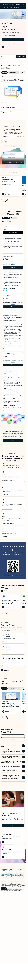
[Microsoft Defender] (21, 346)
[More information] (8, 318)
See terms (13, 264)
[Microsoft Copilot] (4, 346)
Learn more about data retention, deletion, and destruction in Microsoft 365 (12, 877)
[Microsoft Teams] (4, 348)
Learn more (9, 891)
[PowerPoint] (11, 346)
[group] (10, 186)
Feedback (4, 888)
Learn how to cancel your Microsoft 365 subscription (12, 874)
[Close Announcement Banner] (23, 4)
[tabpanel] (13, 94)
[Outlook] (4, 290)
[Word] (6, 346)
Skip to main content (4, 0)
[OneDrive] (6, 290)
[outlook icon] (4, 251)
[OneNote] (16, 346)
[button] (8, 56)
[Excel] (9, 346)
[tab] (4, 72)
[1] (1, 867)
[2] (1, 880)
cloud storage (9, 244)
